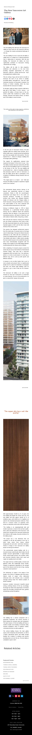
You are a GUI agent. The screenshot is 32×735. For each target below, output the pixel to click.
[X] (14, 19)
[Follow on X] (13, 696)
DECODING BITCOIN (8, 669)
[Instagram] (9, 19)
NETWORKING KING (8, 662)
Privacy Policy (20, 707)
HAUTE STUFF (6, 676)
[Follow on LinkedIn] (22, 696)
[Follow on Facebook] (10, 696)
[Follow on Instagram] (16, 696)
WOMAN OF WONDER (8, 671)
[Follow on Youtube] (19, 696)
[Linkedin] (7, 19)
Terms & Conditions (12, 707)
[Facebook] (5, 19)
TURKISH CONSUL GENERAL (10, 664)
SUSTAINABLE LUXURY (8, 678)
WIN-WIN (5, 674)
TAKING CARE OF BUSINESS (10, 667)
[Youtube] (11, 19)
